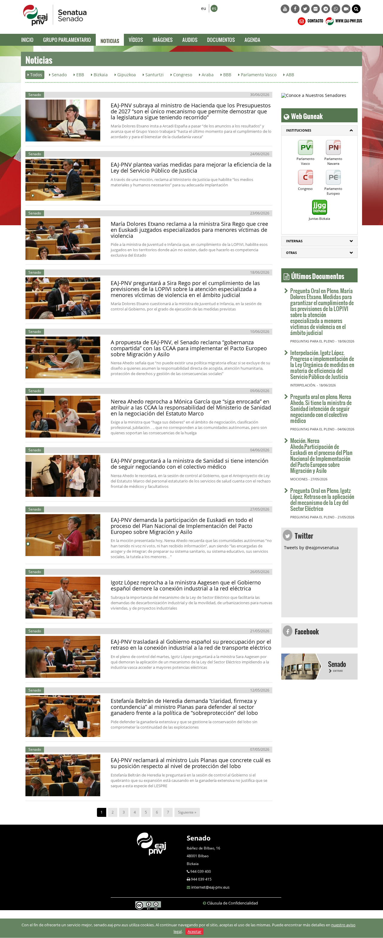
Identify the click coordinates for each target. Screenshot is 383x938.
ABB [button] (289, 74)
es (214, 8)
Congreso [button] (182, 74)
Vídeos (136, 39)
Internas (294, 241)
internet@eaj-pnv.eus (210, 887)
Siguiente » (187, 812)
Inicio (27, 39)
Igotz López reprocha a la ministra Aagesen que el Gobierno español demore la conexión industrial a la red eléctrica (186, 585)
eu (203, 8)
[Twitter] (305, 8)
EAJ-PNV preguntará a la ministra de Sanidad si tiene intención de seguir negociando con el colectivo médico (189, 463)
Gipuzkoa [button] (126, 74)
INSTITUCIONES (298, 130)
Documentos (221, 39)
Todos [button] (35, 74)
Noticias (110, 40)
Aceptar (194, 931)
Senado (199, 837)
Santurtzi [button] (154, 74)
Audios (189, 39)
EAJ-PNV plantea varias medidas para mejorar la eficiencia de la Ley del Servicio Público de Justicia (191, 167)
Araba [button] (207, 74)
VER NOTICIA (46, 135)
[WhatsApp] (336, 8)
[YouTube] (285, 8)
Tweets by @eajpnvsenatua (311, 547)
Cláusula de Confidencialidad (232, 903)
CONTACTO (315, 20)
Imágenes (163, 39)
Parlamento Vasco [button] (258, 74)
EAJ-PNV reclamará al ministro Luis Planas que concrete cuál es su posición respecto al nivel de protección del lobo (191, 763)
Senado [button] (59, 74)
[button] (356, 8)
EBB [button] (79, 74)
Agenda (252, 39)
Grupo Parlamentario (67, 39)
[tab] (319, 130)
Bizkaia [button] (100, 74)
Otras (291, 252)
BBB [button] (226, 74)
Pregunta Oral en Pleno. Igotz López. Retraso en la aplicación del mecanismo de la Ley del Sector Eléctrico (322, 499)
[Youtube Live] (346, 8)
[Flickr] (315, 8)
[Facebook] (295, 8)
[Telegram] (325, 8)
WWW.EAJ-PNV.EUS (348, 20)
